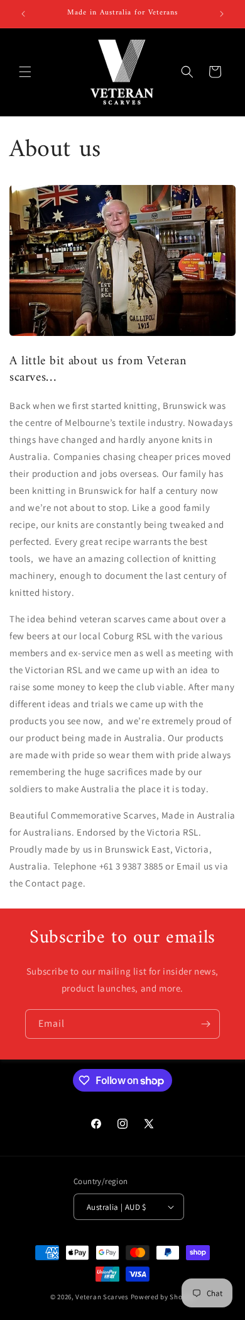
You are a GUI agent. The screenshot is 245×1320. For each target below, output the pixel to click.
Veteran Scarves (102, 1296)
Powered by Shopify (163, 1296)
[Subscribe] (205, 1024)
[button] (25, 72)
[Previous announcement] (23, 14)
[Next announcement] (222, 14)
